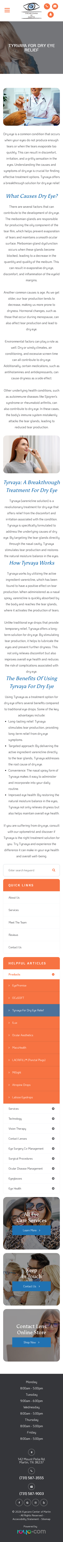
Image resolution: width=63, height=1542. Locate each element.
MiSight (16, 1072)
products (14, 974)
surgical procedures (21, 1158)
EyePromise (19, 985)
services (14, 1108)
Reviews (13, 935)
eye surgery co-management (26, 1148)
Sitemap (45, 1519)
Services (14, 910)
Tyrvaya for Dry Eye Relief (28, 1010)
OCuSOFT (18, 998)
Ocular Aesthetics (22, 1035)
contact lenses (18, 1138)
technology (15, 1118)
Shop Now (30, 1342)
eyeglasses (15, 1178)
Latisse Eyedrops (22, 1097)
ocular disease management (26, 1168)
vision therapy (17, 1128)
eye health (15, 1188)
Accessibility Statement (26, 1519)
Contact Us (15, 947)
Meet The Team (18, 922)
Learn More (30, 1230)
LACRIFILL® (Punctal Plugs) (29, 1060)
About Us (14, 897)
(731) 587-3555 (31, 1478)
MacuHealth (19, 1047)
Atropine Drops (21, 1085)
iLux (14, 1022)
